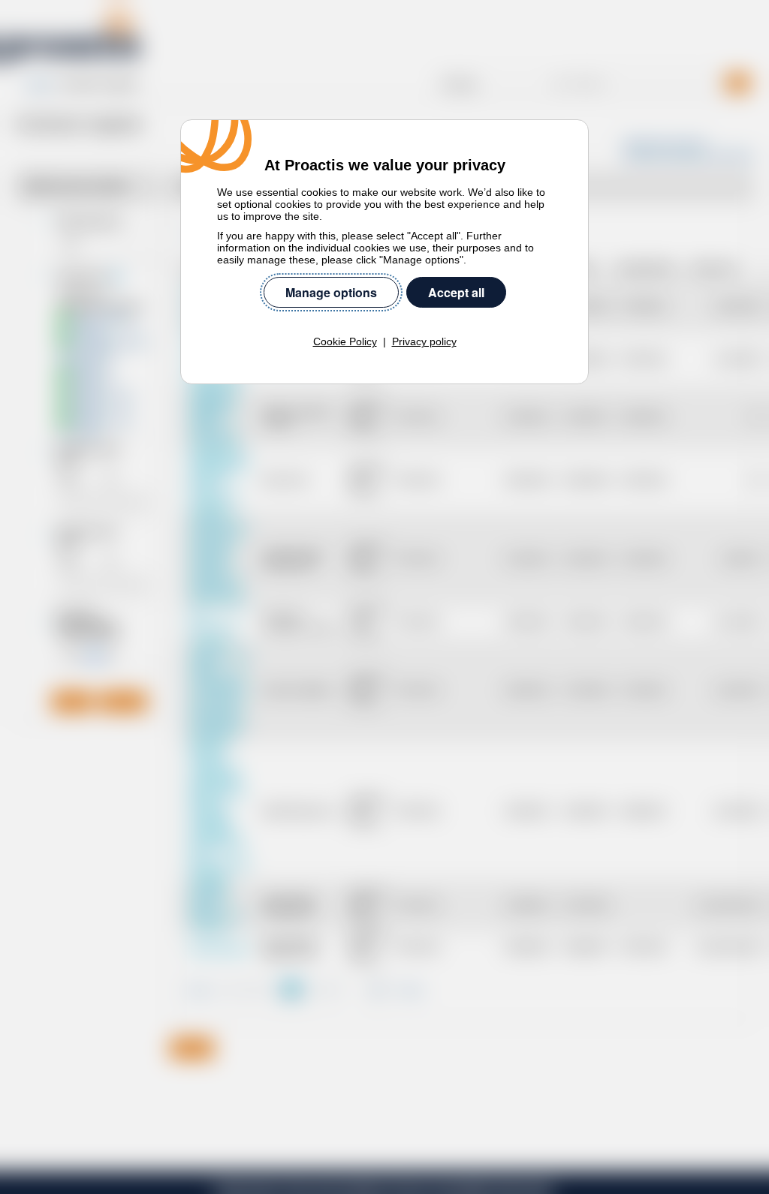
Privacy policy (424, 341)
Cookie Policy (345, 341)
